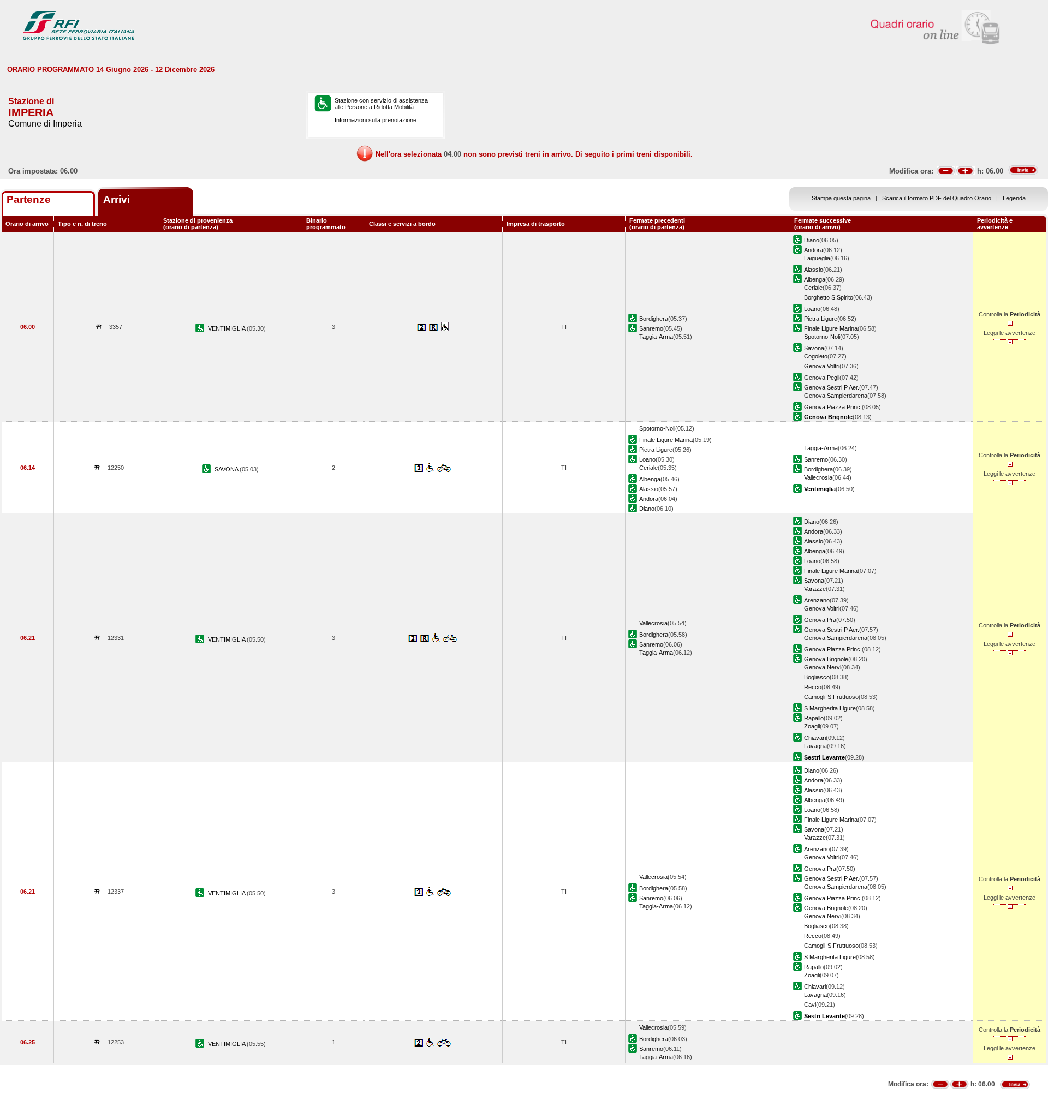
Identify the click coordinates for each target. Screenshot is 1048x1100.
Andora (813, 250)
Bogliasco (817, 677)
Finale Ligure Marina (831, 328)
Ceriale (813, 287)
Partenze (29, 199)
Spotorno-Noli (822, 336)
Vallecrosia (818, 477)
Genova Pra (820, 620)
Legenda (1014, 198)
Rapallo (814, 718)
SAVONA (227, 469)
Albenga (814, 279)
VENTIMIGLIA (227, 328)
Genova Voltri (821, 366)
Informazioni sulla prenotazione (375, 120)
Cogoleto (815, 356)
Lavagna (815, 746)
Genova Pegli (821, 377)
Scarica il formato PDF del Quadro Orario (936, 198)
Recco (812, 687)
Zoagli (812, 726)
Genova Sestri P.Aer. (831, 387)
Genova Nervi (822, 667)
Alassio (813, 269)
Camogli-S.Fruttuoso (831, 697)
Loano (812, 309)
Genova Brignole (826, 659)
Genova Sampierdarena (835, 395)
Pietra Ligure (820, 318)
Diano (811, 240)
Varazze (815, 588)
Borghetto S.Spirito (828, 297)
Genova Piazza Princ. (833, 407)
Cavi (810, 1004)
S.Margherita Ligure (830, 708)
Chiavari (815, 737)
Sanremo (651, 328)
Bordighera (653, 318)
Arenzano (817, 600)
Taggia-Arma (656, 336)
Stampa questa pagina (841, 198)
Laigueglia (817, 258)
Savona (814, 348)
